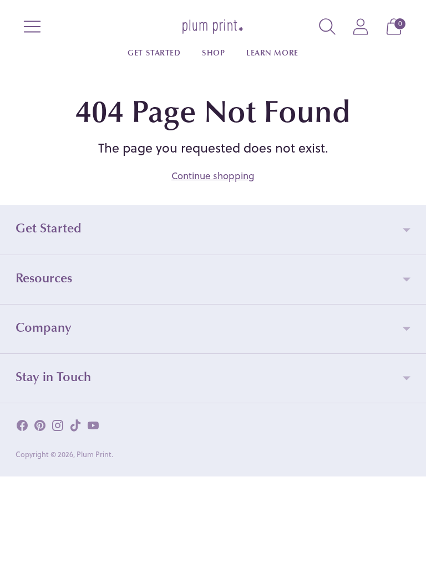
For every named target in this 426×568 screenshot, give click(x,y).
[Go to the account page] (360, 26)
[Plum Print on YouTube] (93, 428)
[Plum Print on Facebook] (22, 428)
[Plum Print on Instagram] (57, 428)
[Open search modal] (327, 26)
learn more (272, 54)
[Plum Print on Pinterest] (40, 428)
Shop (213, 54)
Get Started (154, 54)
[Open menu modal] (32, 26)
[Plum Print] (213, 26)
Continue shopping (213, 175)
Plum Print (94, 454)
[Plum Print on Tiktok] (75, 428)
